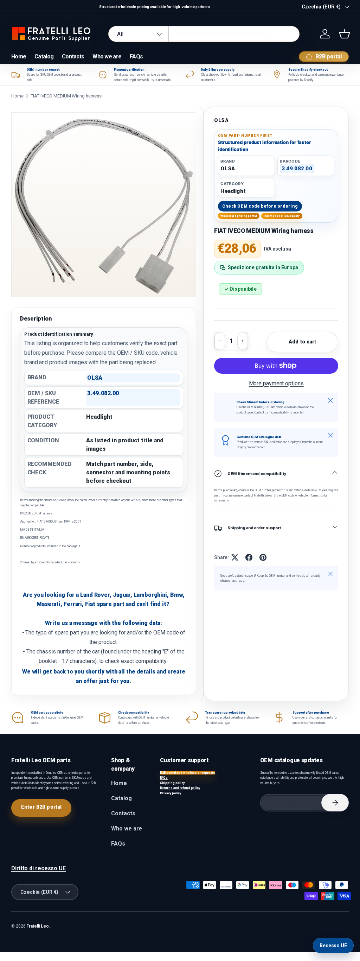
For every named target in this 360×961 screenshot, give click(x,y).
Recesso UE (333, 945)
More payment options (276, 383)
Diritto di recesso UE (38, 868)
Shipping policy (172, 783)
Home (18, 56)
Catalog (43, 56)
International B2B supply (282, 215)
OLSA (221, 120)
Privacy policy (170, 793)
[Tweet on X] (235, 557)
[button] (344, 34)
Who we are (106, 56)
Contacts (73, 56)
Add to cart (302, 341)
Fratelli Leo (37, 926)
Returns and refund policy (180, 788)
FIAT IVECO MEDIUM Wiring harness (66, 96)
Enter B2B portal (41, 807)
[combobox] (204, 34)
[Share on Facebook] (249, 557)
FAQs (136, 56)
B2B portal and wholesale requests (187, 773)
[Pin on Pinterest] (263, 557)
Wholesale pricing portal (238, 215)
